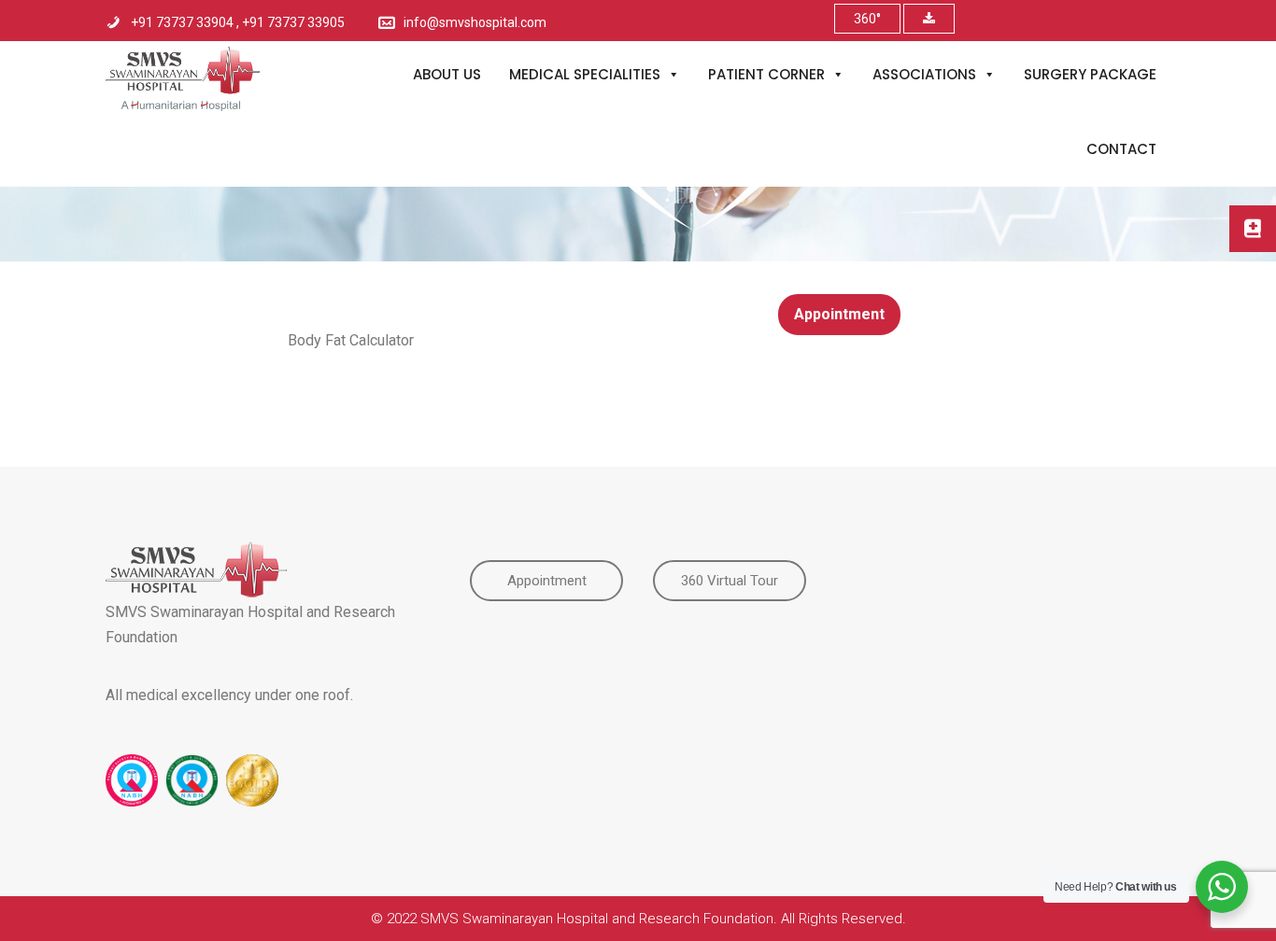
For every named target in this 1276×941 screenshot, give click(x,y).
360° (867, 18)
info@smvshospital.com (475, 22)
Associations (924, 74)
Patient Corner (766, 74)
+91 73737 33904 (183, 22)
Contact (1121, 149)
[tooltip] (1252, 228)
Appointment (839, 314)
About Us (447, 74)
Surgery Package (1090, 74)
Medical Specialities (584, 74)
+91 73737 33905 (293, 22)
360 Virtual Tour (729, 580)
